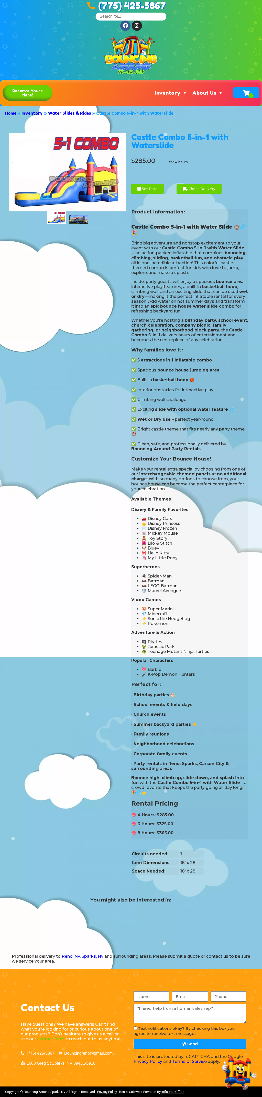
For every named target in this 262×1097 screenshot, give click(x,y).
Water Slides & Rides (69, 113)
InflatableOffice (172, 1092)
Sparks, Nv (92, 956)
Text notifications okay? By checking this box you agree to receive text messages (184, 1031)
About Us (204, 93)
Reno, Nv (71, 956)
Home (10, 113)
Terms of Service (189, 1061)
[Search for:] (131, 16)
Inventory (167, 93)
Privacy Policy (148, 1061)
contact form (50, 1038)
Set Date (149, 188)
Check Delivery (201, 188)
